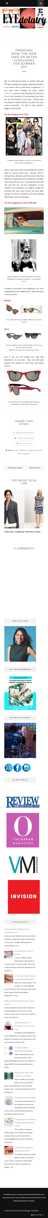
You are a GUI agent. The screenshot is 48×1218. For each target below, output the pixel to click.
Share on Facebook (25, 433)
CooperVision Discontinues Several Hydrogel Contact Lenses (25, 1122)
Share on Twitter (25, 438)
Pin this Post (25, 443)
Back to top (36, 1215)
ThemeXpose (18, 1211)
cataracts (8, 93)
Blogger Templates (32, 1211)
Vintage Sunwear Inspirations (22, 532)
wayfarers (26, 453)
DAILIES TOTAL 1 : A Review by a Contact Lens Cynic (24, 1026)
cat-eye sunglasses (19, 450)
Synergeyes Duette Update (25, 1098)
